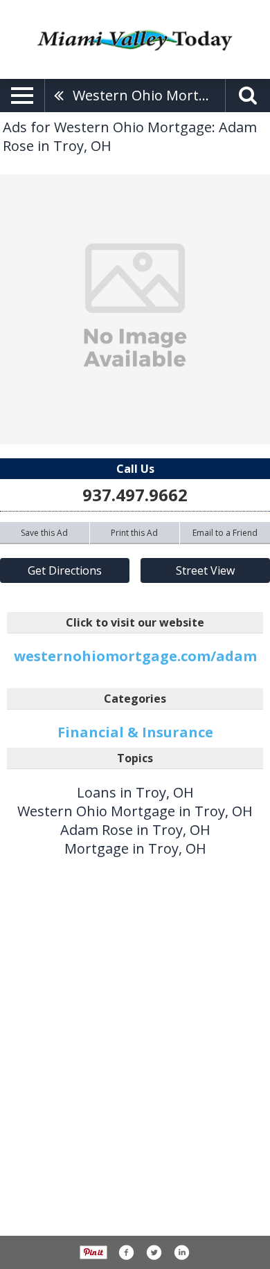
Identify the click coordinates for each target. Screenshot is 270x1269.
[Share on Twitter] (154, 1252)
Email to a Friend (225, 533)
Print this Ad (134, 533)
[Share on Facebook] (126, 1252)
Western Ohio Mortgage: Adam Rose (149, 95)
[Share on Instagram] (181, 1252)
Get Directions (65, 570)
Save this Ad (44, 533)
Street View (205, 570)
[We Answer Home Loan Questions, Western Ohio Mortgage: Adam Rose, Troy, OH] (135, 309)
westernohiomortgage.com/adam (135, 656)
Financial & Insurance (135, 732)
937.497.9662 (135, 494)
